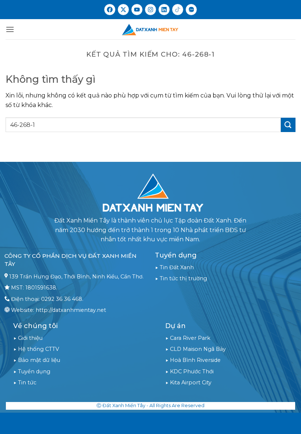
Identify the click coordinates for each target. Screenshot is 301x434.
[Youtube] (137, 9)
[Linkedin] (164, 9)
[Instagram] (150, 9)
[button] (10, 29)
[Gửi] (288, 125)
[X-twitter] (123, 9)
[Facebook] (110, 9)
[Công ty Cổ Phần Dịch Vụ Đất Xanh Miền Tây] (150, 29)
